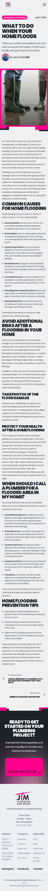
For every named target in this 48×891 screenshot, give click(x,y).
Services (22, 839)
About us (22, 848)
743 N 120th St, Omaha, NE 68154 (7, 856)
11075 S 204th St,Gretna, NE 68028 (7, 844)
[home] (8, 4)
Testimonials (24, 853)
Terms (40, 880)
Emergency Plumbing (14, 17)
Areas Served (36, 859)
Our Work (22, 857)
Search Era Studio (31, 885)
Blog (35, 843)
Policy (24, 883)
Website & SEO (15, 885)
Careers (22, 843)
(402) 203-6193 (24, 825)
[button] (44, 4)
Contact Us (38, 853)
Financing (38, 848)
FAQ (35, 839)
